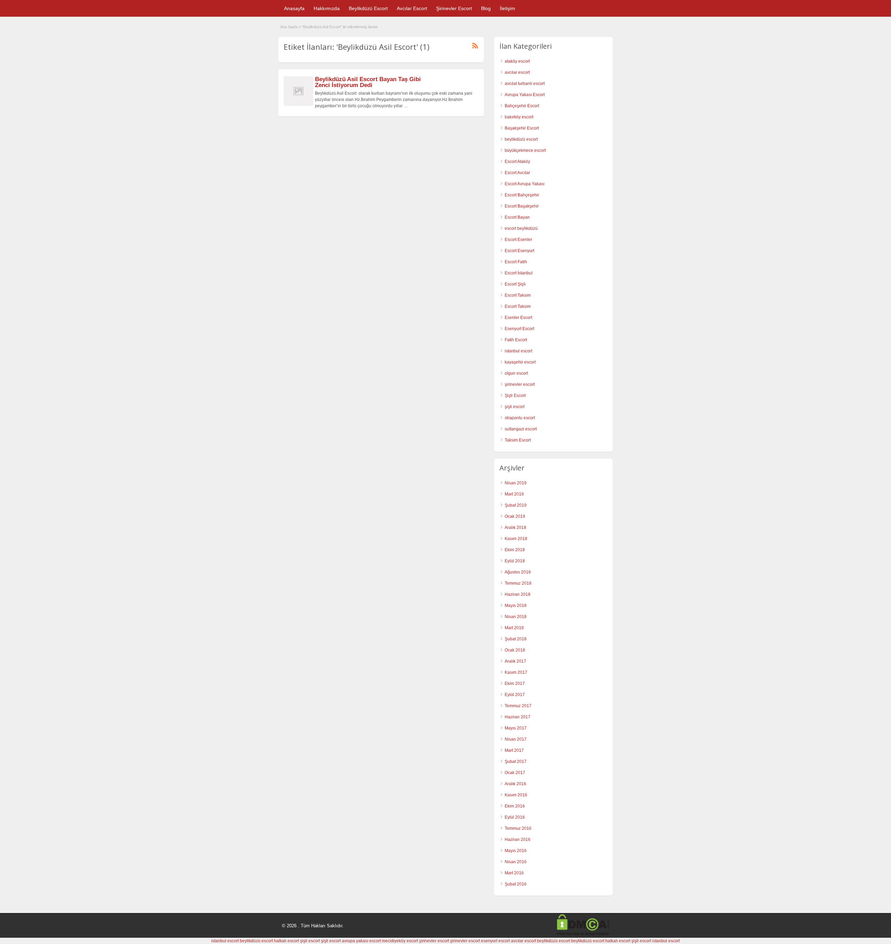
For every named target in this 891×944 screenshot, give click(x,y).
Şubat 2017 (516, 761)
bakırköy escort (519, 117)
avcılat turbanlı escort (525, 83)
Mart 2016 (514, 873)
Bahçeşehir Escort (522, 105)
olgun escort (516, 373)
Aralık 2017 (515, 661)
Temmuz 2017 (518, 705)
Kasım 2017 (516, 672)
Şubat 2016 (516, 884)
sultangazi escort (521, 429)
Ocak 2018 (515, 650)
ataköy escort (517, 61)
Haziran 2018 (517, 594)
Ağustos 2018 (518, 572)
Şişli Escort (515, 395)
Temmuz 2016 (518, 828)
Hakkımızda (327, 8)
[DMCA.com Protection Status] (583, 933)
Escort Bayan (517, 217)
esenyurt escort (495, 940)
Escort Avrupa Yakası (524, 183)
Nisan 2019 (516, 483)
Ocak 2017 (515, 772)
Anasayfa (294, 8)
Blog (486, 8)
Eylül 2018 (515, 561)
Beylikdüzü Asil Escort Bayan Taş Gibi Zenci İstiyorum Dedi (368, 82)
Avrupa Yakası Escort (525, 94)
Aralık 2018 (515, 527)
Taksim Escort (518, 440)
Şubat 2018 (516, 639)
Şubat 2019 (516, 505)
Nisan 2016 (516, 861)
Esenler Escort (518, 317)
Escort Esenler (518, 239)
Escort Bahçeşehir (522, 195)
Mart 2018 (514, 627)
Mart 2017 (514, 750)
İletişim (507, 8)
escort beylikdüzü (521, 228)
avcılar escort (517, 72)
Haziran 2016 (517, 839)
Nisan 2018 (516, 616)
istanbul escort (518, 351)
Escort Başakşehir (522, 206)
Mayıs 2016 (516, 850)
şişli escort (515, 406)
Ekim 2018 (515, 549)
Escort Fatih (516, 261)
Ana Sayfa (289, 27)
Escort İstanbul (519, 273)
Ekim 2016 (515, 806)
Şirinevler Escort (454, 8)
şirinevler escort (520, 384)
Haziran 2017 (517, 717)
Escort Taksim (518, 295)
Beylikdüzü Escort (368, 8)
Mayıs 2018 (516, 605)
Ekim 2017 (515, 683)
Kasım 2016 (516, 795)
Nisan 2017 (516, 739)
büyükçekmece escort (525, 150)
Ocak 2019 (515, 516)
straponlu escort (520, 417)
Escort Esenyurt (519, 250)
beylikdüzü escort (521, 139)
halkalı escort (286, 940)
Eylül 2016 (515, 817)
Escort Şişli (515, 284)
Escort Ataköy (517, 161)
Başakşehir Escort (522, 128)
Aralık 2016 (515, 783)
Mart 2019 (514, 494)
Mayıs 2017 (516, 728)
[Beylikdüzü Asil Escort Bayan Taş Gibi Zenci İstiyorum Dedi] (298, 104)
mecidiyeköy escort (400, 940)
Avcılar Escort (412, 8)
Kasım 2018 (516, 538)
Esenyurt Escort (519, 328)
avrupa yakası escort (361, 940)
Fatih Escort (516, 339)
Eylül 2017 (515, 694)
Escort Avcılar (517, 172)
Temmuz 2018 (518, 583)
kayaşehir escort (520, 362)
